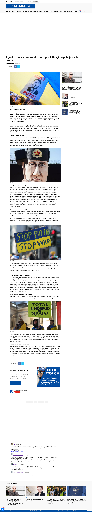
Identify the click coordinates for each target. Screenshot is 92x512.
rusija (32, 402)
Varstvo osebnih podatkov (51, 510)
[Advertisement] (46, 26)
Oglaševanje (69, 510)
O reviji (31, 510)
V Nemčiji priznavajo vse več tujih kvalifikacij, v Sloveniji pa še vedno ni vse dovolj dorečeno (75, 104)
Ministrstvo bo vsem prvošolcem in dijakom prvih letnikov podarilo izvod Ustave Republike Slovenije (75, 112)
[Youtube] (85, 1)
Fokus (7, 63)
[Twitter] (83, 1)
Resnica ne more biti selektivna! (73, 95)
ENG (80, 11)
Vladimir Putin (41, 402)
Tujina (11, 63)
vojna (46, 402)
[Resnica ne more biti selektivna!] (65, 96)
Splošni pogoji (42, 510)
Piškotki (59, 510)
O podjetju (36, 510)
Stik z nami (64, 510)
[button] (84, 11)
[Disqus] (35, 423)
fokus (28, 402)
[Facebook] (82, 1)
